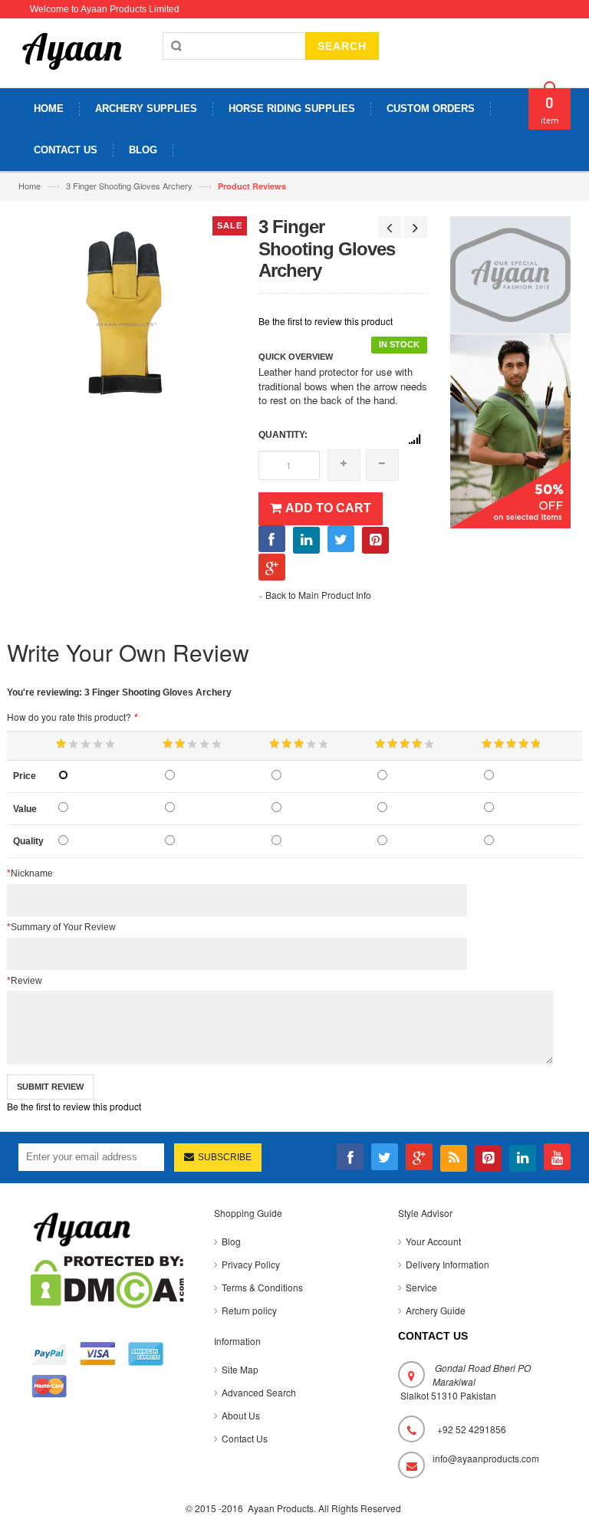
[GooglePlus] (419, 1156)
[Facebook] (350, 1156)
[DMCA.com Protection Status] (107, 1280)
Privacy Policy (251, 1264)
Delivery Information (447, 1264)
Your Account (433, 1241)
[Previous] (389, 227)
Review (24, 980)
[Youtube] (557, 1156)
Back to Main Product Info (314, 594)
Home (29, 185)
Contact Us (245, 1438)
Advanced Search (259, 1392)
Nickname (30, 873)
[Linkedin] (522, 1158)
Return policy (249, 1310)
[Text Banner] (510, 429)
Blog (231, 1241)
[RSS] (453, 1158)
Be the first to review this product (325, 320)
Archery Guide (436, 1310)
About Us (241, 1415)
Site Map (240, 1369)
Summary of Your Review (61, 927)
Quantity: (283, 434)
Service (421, 1287)
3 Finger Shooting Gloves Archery (129, 185)
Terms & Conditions (262, 1287)
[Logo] (82, 1227)
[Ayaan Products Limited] (72, 58)
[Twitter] (384, 1156)
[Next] (415, 227)
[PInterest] (488, 1158)
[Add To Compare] (414, 439)
